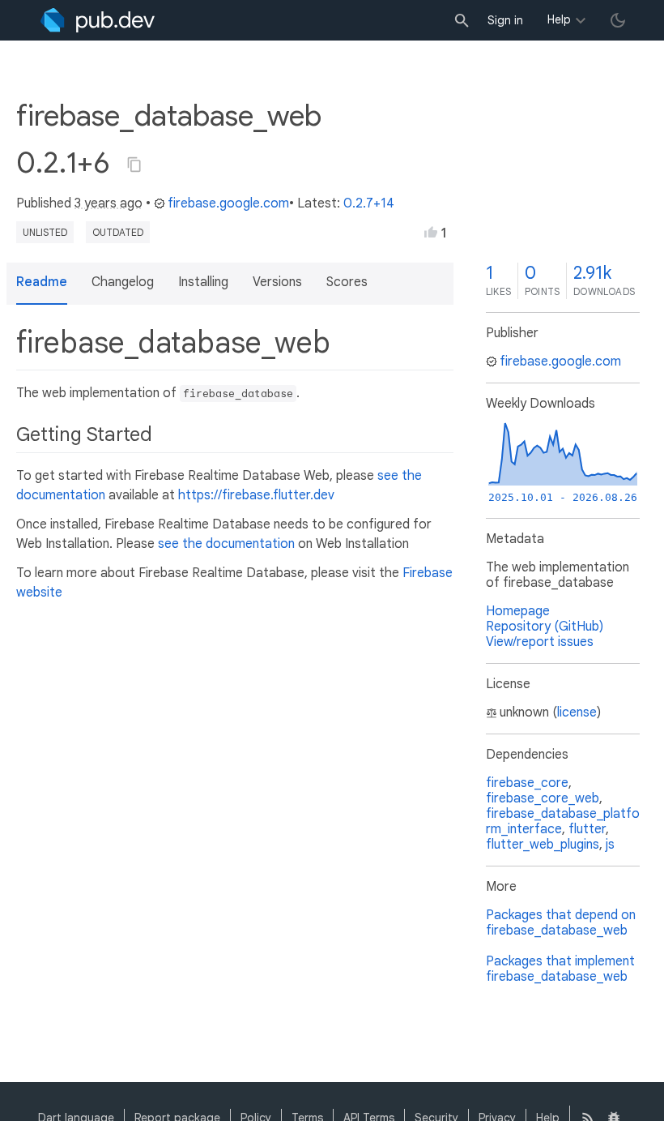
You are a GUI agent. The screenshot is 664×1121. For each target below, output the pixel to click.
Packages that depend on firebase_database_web (561, 923)
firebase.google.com (228, 203)
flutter (587, 829)
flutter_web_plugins (542, 844)
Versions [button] (277, 282)
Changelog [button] (123, 282)
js (610, 844)
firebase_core (527, 783)
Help (559, 19)
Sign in (505, 20)
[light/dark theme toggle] (618, 20)
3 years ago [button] (108, 203)
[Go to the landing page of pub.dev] (97, 20)
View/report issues (540, 642)
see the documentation (226, 544)
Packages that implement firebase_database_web (560, 969)
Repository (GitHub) (544, 626)
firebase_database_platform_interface (563, 821)
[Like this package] (431, 232)
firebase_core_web (542, 798)
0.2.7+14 (368, 203)
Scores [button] (347, 282)
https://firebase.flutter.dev (256, 495)
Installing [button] (203, 282)
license (577, 712)
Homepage (518, 611)
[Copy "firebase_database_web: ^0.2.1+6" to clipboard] (134, 164)
